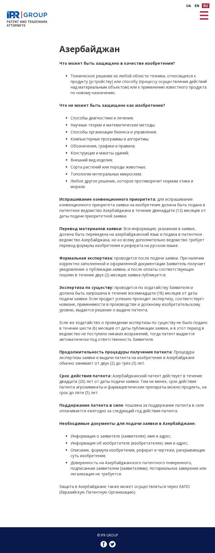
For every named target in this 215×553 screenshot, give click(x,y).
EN (197, 5)
